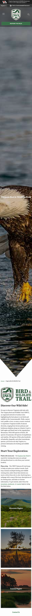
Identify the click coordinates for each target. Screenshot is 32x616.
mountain (4, 484)
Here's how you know (21, 2)
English (3, 5)
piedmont (11, 484)
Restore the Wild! (16, 24)
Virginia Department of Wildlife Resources (19, 1)
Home (2, 381)
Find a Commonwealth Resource (21, 5)
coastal (19, 484)
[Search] (29, 15)
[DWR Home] (16, 14)
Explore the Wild (23, 456)
